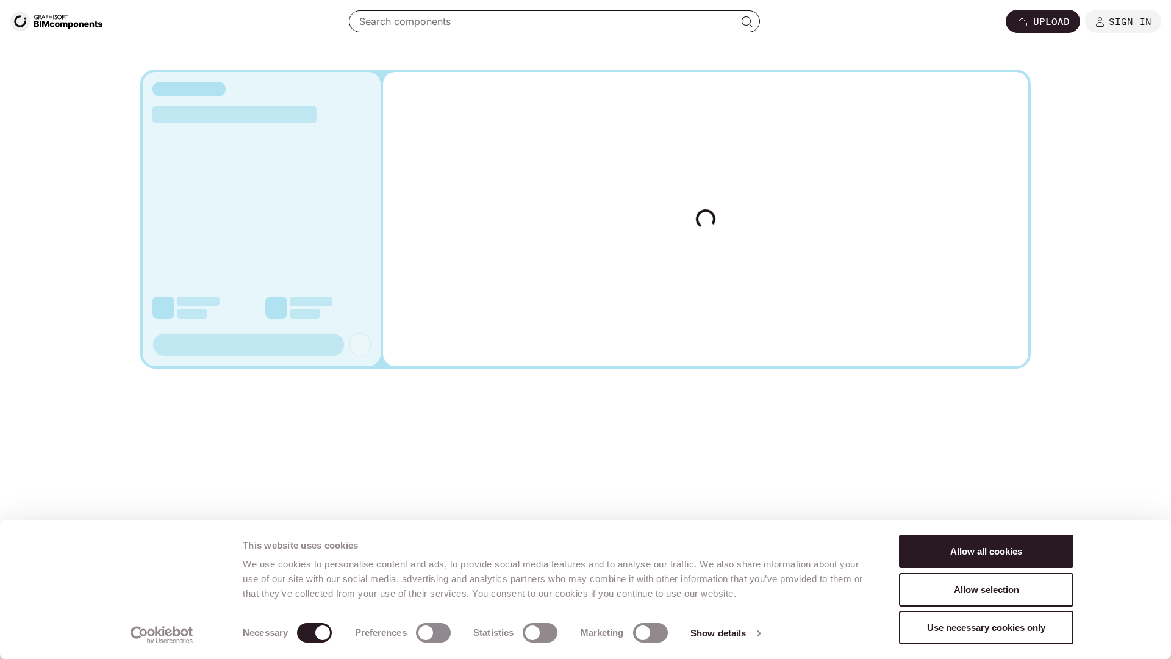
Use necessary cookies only (986, 627)
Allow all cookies (986, 551)
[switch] (433, 633)
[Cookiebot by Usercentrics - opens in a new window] (162, 635)
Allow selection (986, 590)
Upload (1051, 21)
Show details (718, 633)
